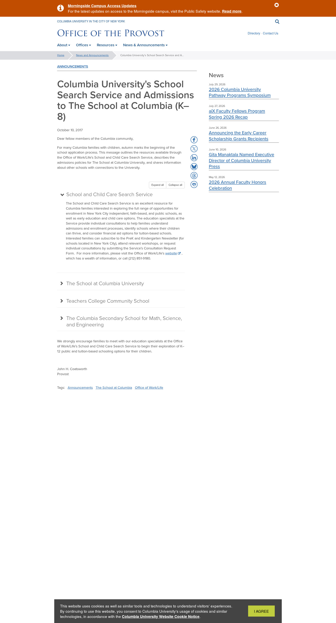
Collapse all (175, 185)
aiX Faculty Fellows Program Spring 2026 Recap (237, 114)
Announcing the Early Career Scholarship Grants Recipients (238, 135)
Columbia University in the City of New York (91, 21)
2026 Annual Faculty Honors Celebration (237, 185)
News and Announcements (92, 55)
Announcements (72, 66)
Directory (254, 33)
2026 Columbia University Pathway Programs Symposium (240, 92)
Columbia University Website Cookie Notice (161, 616)
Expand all (157, 185)
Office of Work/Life (149, 387)
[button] (276, 5)
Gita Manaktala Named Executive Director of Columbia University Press (241, 160)
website (171, 253)
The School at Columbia (114, 387)
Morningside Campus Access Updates (102, 5)
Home (60, 55)
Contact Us (270, 33)
